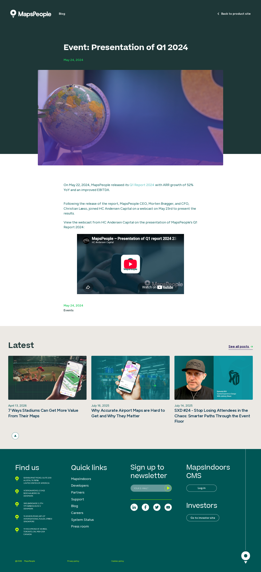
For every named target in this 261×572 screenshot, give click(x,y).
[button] (15, 435)
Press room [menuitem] (80, 526)
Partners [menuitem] (77, 492)
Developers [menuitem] (80, 485)
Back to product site (236, 13)
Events (69, 310)
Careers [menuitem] (77, 513)
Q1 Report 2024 (142, 185)
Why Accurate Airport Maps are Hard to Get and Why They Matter (128, 413)
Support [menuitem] (77, 499)
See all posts (239, 346)
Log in (201, 488)
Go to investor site (202, 517)
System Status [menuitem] (82, 520)
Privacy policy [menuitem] (73, 561)
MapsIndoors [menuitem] (81, 479)
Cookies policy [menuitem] (117, 561)
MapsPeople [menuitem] (29, 561)
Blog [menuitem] (74, 506)
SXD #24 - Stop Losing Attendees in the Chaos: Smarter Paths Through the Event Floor (212, 416)
